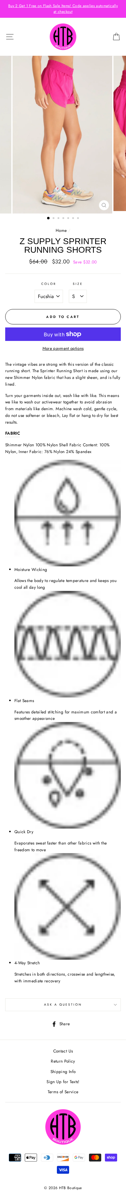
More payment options (63, 348)
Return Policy (63, 1061)
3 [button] (59, 218)
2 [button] (54, 218)
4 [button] (63, 218)
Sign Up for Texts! (62, 1082)
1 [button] (48, 218)
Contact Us (63, 1051)
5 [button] (68, 218)
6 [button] (73, 218)
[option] (63, 9)
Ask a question (63, 1004)
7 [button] (78, 218)
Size (78, 284)
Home (61, 230)
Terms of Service (63, 1092)
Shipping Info (63, 1071)
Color (48, 284)
